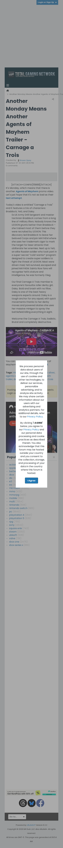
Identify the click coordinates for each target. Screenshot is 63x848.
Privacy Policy (35, 416)
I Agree (31, 480)
